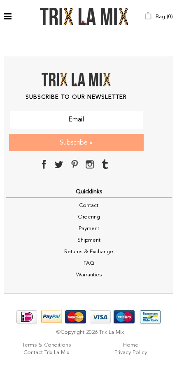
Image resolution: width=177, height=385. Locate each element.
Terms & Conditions (46, 345)
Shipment (88, 240)
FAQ (89, 263)
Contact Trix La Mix (46, 352)
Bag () (163, 16)
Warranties (89, 275)
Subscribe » (76, 143)
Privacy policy (130, 352)
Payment (89, 228)
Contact (88, 205)
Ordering (89, 217)
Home (130, 345)
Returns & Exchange (88, 251)
